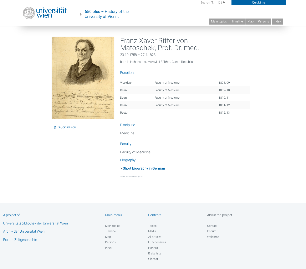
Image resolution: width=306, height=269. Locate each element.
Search (205, 2)
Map (251, 21)
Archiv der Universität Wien (24, 231)
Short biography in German (144, 168)
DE (220, 2)
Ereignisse (154, 253)
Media (152, 231)
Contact (212, 225)
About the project (219, 215)
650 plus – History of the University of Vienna (107, 14)
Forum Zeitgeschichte (20, 240)
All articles (154, 236)
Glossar (153, 258)
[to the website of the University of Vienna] (45, 13)
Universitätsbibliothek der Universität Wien (35, 223)
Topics (152, 225)
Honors (153, 247)
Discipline (127, 125)
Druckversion (66, 127)
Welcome (213, 236)
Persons (263, 21)
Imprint (211, 231)
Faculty (125, 144)
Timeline (237, 21)
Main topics (219, 21)
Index (277, 21)
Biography (128, 160)
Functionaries (157, 242)
